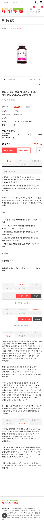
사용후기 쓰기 (24, 296)
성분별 (12, 28)
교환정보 (22, 164)
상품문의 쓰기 (25, 319)
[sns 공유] (39, 84)
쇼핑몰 (6, 2)
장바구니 (24, 150)
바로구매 (9, 150)
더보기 (36, 296)
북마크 (15, 2)
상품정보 (8, 161)
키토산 (19, 28)
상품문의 (35, 161)
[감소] (18, 134)
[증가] (29, 134)
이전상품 (11, 79)
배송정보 (8, 164)
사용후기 (22, 161)
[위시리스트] (39, 150)
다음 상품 (32, 79)
